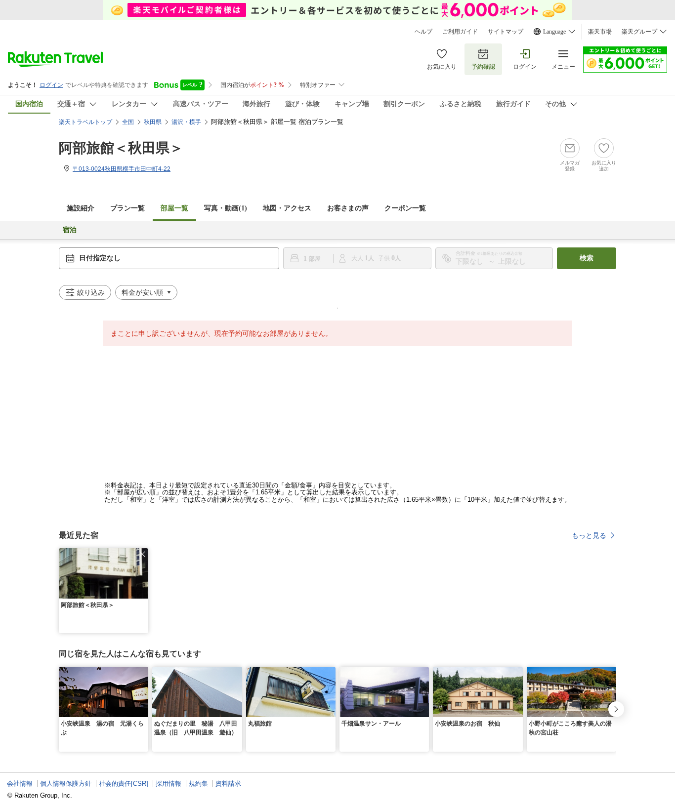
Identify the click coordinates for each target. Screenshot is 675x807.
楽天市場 (600, 31)
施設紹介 (80, 208)
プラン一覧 (127, 208)
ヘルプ (423, 31)
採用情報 (168, 783)
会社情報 (20, 783)
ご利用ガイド (460, 31)
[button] (142, 554)
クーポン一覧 (405, 208)
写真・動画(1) (225, 208)
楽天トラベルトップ (85, 122)
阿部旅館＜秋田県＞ (121, 148)
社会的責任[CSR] (123, 783)
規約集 (198, 783)
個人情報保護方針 (65, 783)
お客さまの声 (348, 208)
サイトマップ (505, 31)
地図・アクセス (287, 208)
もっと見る (589, 535)
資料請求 (228, 783)
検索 (586, 258)
